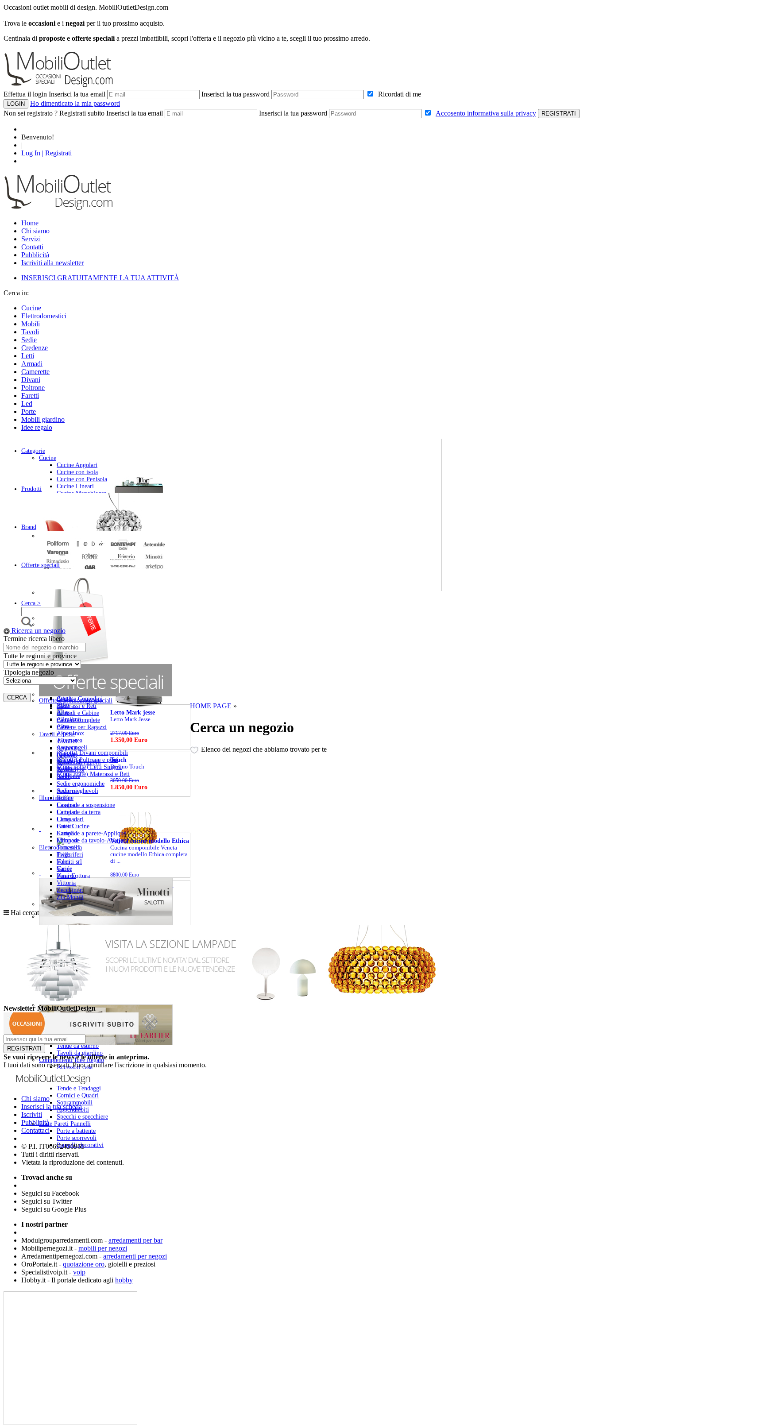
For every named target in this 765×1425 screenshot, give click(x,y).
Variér (64, 868)
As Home (68, 775)
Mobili (30, 324)
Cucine (31, 308)
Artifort (66, 768)
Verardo (66, 876)
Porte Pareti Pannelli (65, 1123)
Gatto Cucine (73, 826)
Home (30, 223)
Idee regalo (36, 427)
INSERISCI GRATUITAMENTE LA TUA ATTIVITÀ (100, 278)
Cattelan (67, 812)
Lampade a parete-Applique (91, 833)
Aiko (63, 705)
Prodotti (31, 489)
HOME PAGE (211, 706)
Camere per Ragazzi (82, 727)
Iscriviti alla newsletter (52, 262)
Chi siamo (35, 231)
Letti (27, 355)
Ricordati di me (398, 94)
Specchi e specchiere (82, 1116)
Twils (63, 854)
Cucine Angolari (77, 465)
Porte (28, 411)
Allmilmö (69, 719)
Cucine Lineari (75, 486)
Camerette (35, 371)
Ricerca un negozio (38, 630)
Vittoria (66, 883)
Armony (67, 754)
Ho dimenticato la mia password (75, 103)
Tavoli (30, 332)
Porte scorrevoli (77, 1138)
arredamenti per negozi (135, 1256)
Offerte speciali (40, 565)
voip (79, 1272)
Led (26, 403)
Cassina (66, 805)
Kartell (65, 833)
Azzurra (67, 791)
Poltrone (33, 387)
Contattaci (35, 1130)
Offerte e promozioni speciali (75, 700)
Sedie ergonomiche (80, 783)
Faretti (30, 395)
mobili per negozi (102, 1248)
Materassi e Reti (77, 706)
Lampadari (70, 819)
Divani (30, 379)
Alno (63, 726)
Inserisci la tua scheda (51, 1106)
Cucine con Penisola (82, 479)
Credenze (34, 347)
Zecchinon (70, 890)
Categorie (33, 451)
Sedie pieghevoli (77, 791)
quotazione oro (83, 1264)
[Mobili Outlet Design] (59, 209)
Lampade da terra (78, 812)
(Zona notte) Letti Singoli (89, 767)
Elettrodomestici (43, 316)
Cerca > (31, 603)
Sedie (29, 340)
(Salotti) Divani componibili (92, 752)
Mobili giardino (43, 419)
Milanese (68, 840)
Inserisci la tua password (235, 94)
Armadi (31, 363)
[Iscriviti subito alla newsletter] (71, 1032)
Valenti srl (69, 861)
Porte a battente (76, 1131)
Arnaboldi (69, 761)
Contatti (32, 247)
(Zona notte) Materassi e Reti (93, 774)
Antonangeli (72, 747)
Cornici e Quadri (78, 1095)
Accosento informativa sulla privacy (486, 113)
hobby (124, 1280)
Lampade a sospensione (86, 805)
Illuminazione (56, 798)
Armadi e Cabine (78, 713)
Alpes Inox (70, 733)
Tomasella (69, 847)
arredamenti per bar (135, 1240)
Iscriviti (31, 1114)
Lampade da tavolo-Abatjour (93, 840)
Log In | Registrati (46, 153)
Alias (63, 712)
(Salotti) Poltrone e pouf (87, 760)
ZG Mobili (70, 897)
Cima (63, 819)
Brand (28, 527)
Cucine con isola (77, 472)
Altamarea (69, 740)
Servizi (31, 239)
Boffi (63, 798)
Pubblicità (35, 255)
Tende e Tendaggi (79, 1088)
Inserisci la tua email (77, 94)
